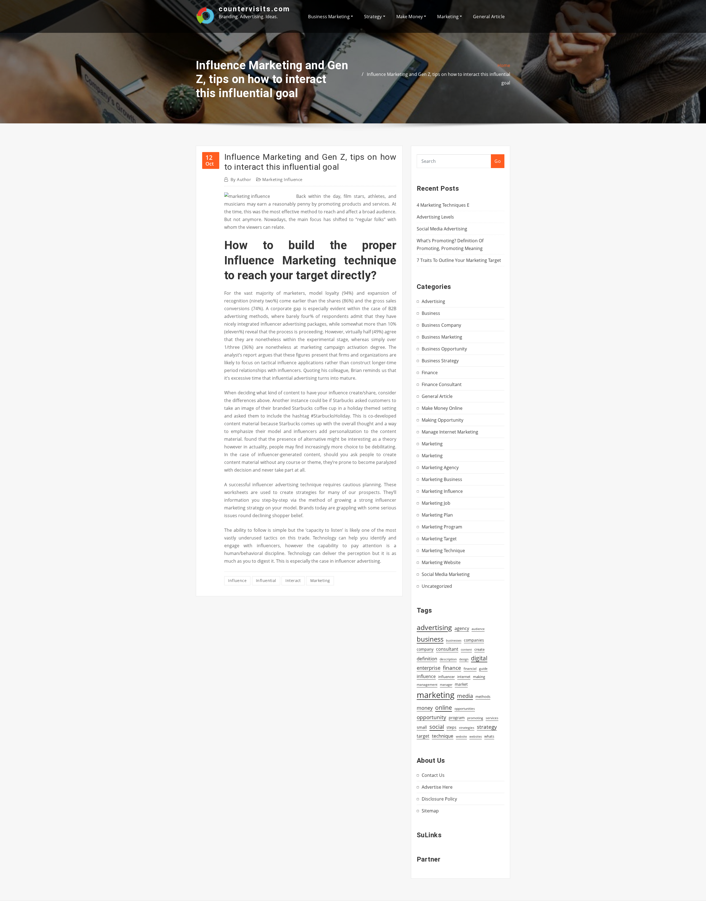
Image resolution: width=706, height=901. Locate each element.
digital (479, 658)
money (425, 708)
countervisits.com (254, 9)
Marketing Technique (443, 550)
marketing (320, 580)
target (423, 736)
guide (483, 668)
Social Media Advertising (442, 229)
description (448, 659)
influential (266, 580)
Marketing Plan (437, 515)
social (436, 726)
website (461, 736)
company (425, 649)
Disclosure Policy (439, 799)
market (461, 684)
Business (431, 313)
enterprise (428, 668)
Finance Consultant (442, 384)
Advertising (433, 301)
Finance (430, 373)
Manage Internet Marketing (450, 432)
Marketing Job (436, 503)
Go (497, 161)
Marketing (448, 17)
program (457, 717)
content (466, 650)
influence (237, 580)
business (430, 639)
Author (241, 179)
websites (475, 736)
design (464, 659)
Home (504, 65)
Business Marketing (329, 17)
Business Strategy (440, 361)
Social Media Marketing (446, 574)
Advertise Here (437, 787)
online (443, 707)
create (479, 649)
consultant (447, 649)
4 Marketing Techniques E (443, 205)
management (427, 684)
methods (482, 696)
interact (293, 580)
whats (489, 736)
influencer (446, 676)
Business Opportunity (444, 349)
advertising (434, 627)
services (492, 718)
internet (463, 676)
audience (478, 629)
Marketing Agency (440, 467)
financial (470, 668)
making (479, 676)
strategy (487, 726)
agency (461, 628)
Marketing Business (442, 479)
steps (451, 727)
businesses (453, 640)
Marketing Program (442, 527)
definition (427, 658)
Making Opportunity (442, 420)
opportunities (464, 708)
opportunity (431, 717)
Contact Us (433, 775)
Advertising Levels (435, 217)
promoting (475, 718)
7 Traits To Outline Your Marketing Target (459, 260)
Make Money (410, 17)
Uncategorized (437, 586)
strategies (466, 727)
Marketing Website (441, 562)
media (465, 696)
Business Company (441, 325)
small (422, 727)
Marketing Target (439, 539)
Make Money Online (442, 408)
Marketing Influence (282, 179)
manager (446, 685)
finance (452, 667)
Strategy (373, 17)
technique (442, 735)
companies (474, 640)
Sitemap (430, 811)
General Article (489, 17)
